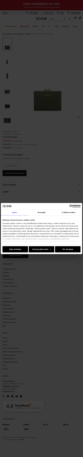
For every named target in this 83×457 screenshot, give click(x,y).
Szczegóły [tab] (41, 212)
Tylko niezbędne (15, 249)
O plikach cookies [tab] (68, 212)
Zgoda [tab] (14, 212)
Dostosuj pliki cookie (40, 249)
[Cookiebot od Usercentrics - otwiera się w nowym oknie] (71, 206)
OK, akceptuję (67, 249)
